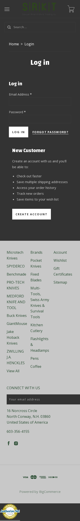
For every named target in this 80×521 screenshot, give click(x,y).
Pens (34, 358)
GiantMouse (17, 323)
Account (60, 252)
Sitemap (60, 282)
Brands (36, 252)
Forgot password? (50, 132)
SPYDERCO (16, 266)
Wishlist (60, 260)
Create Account (32, 214)
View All (13, 370)
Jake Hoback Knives (13, 337)
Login (29, 44)
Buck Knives (17, 315)
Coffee (35, 366)
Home (14, 44)
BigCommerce (50, 491)
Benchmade (16, 274)
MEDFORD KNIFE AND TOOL (16, 302)
